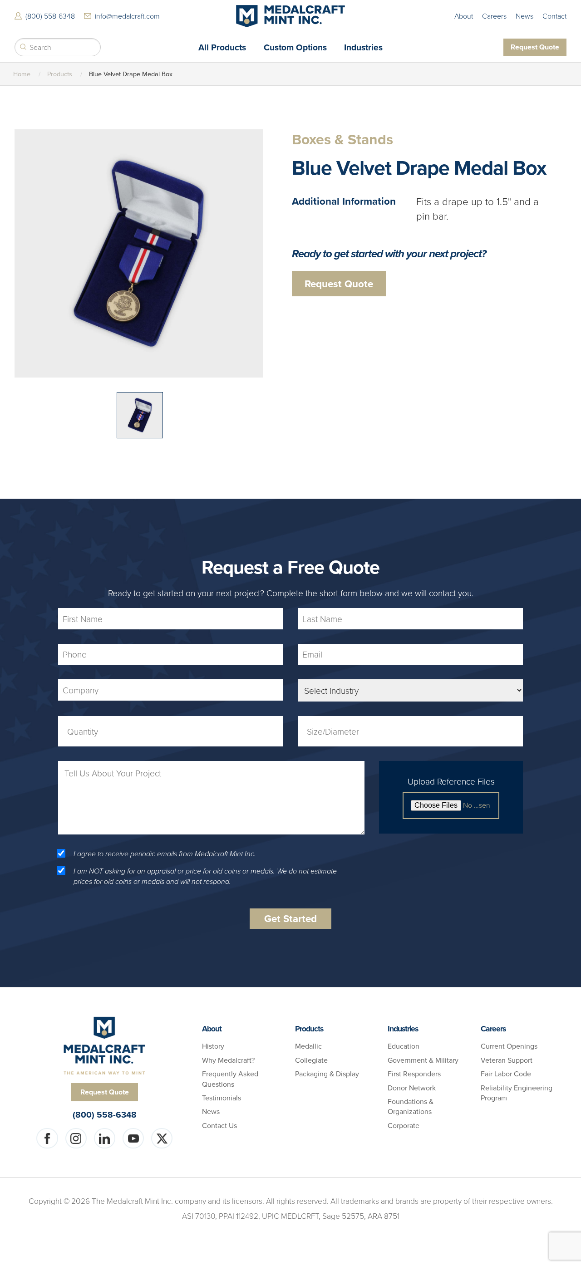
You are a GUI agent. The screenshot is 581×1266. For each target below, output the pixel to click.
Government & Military (423, 1060)
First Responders (414, 1074)
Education (403, 1046)
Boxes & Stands (342, 139)
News (524, 16)
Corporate (403, 1125)
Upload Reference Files (451, 781)
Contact (554, 16)
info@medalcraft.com (127, 16)
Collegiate (311, 1060)
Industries (403, 1028)
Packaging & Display (327, 1074)
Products (59, 74)
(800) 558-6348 (50, 16)
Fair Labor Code (506, 1074)
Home (21, 74)
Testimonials (221, 1098)
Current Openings (509, 1046)
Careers (494, 16)
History (213, 1046)
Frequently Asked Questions (230, 1079)
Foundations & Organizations (410, 1106)
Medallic (308, 1046)
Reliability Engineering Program (516, 1093)
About (463, 16)
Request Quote (535, 47)
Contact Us (219, 1125)
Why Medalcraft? (228, 1060)
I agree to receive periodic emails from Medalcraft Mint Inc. (165, 854)
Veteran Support (506, 1060)
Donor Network (412, 1088)
